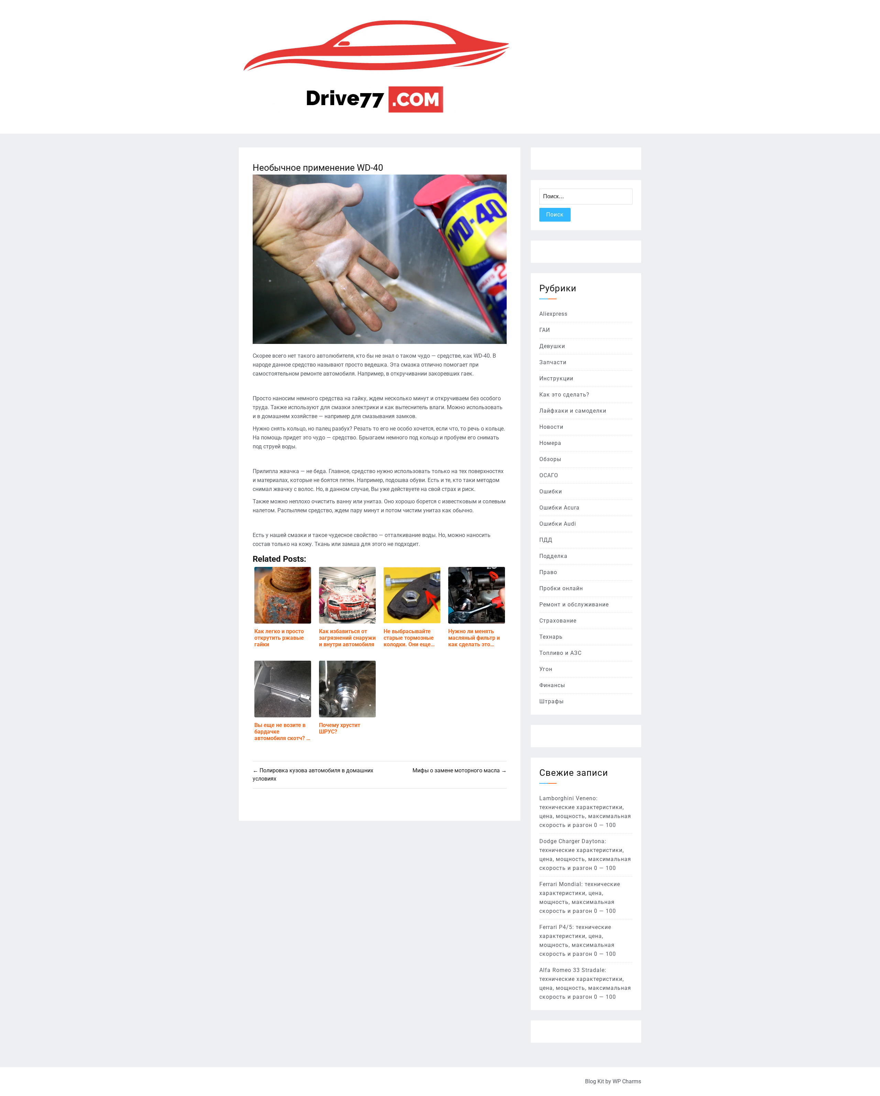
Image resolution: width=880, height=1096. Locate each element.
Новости (551, 427)
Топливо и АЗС (560, 653)
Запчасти (552, 362)
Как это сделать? (564, 394)
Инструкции (556, 378)
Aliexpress (553, 314)
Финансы (552, 685)
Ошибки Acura (559, 507)
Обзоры (550, 459)
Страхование (557, 620)
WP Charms (627, 1081)
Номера (550, 443)
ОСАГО (548, 475)
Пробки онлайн (561, 588)
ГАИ (544, 330)
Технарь (551, 637)
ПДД (545, 540)
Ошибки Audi (557, 524)
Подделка (553, 556)
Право (548, 572)
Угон (545, 669)
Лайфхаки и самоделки (572, 410)
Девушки (552, 346)
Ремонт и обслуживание (574, 604)
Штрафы (551, 701)
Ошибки (550, 491)
